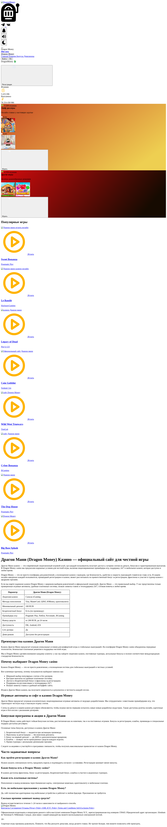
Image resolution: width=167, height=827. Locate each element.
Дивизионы (29, 56)
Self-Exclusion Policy (85, 808)
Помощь (13, 56)
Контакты (5, 808)
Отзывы (25, 808)
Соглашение (16, 808)
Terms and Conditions (67, 808)
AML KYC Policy (50, 808)
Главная (5, 56)
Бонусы (20, 56)
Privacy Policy (35, 808)
